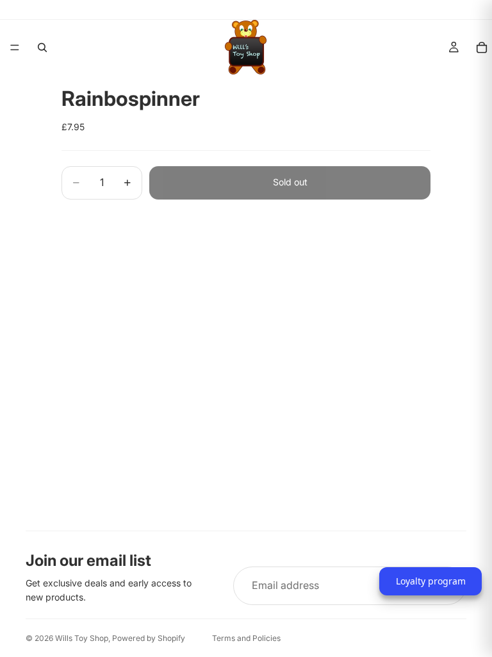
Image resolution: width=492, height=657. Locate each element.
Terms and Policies (246, 638)
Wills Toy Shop (81, 638)
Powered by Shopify (148, 638)
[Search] (42, 47)
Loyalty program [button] (431, 581)
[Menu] (14, 47)
